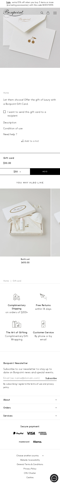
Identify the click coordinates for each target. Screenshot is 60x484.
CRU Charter (30, 473)
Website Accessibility (30, 460)
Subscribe (51, 378)
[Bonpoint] (13, 13)
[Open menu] (55, 13)
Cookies (30, 477)
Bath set (25, 259)
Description (9, 123)
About (6, 400)
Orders (7, 408)
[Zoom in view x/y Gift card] (30, 38)
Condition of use (12, 128)
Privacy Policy (30, 469)
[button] (41, 13)
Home (6, 93)
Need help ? (10, 134)
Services (7, 416)
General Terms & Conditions (30, 464)
